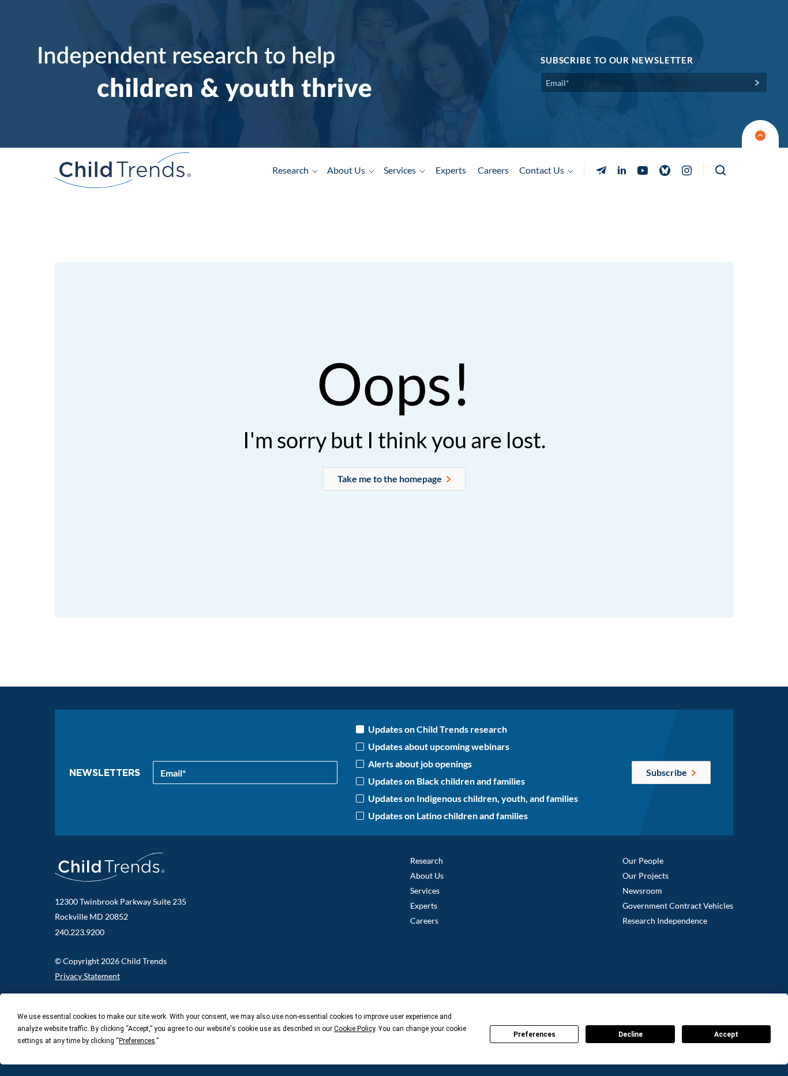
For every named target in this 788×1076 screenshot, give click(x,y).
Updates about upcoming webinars (438, 746)
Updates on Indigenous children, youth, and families (473, 798)
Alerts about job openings (420, 764)
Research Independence (664, 920)
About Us (427, 875)
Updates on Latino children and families (448, 816)
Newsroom (642, 890)
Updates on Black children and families (446, 781)
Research (426, 860)
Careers (493, 169)
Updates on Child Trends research (437, 729)
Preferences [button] (137, 1041)
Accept (726, 1034)
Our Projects (645, 875)
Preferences (534, 1034)
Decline (630, 1034)
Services (425, 890)
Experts (451, 169)
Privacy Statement (87, 976)
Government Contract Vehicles (677, 905)
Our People (642, 860)
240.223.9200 (79, 932)
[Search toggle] (721, 170)
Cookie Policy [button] (354, 1029)
